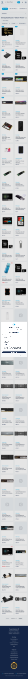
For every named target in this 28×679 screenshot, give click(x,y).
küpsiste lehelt (15, 332)
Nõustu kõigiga (14, 352)
